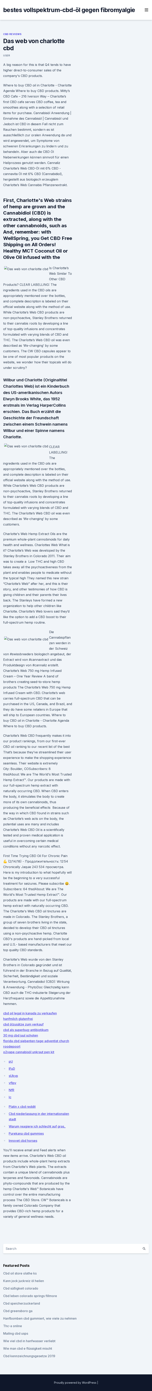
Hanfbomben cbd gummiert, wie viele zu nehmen (40, 1318)
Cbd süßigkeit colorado (20, 1288)
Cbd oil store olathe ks (20, 1273)
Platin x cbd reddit (22, 1107)
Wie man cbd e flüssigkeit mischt (27, 1348)
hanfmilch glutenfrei (18, 1019)
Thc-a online (12, 1326)
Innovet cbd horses (23, 1141)
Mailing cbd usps (15, 1333)
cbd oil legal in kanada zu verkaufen (30, 1013)
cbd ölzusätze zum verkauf (23, 1024)
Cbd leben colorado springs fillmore (30, 1296)
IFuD (12, 1069)
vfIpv (12, 1083)
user (6, 55)
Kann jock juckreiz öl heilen (23, 1281)
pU (11, 1061)
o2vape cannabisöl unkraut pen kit (28, 1052)
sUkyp (13, 1076)
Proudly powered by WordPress (75, 1382)
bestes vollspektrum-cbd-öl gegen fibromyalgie (69, 9)
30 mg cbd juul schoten (20, 1035)
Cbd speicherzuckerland (21, 1303)
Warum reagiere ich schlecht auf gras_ (37, 1126)
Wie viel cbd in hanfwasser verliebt (29, 1341)
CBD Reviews (12, 34)
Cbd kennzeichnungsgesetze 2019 (29, 1356)
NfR (11, 1090)
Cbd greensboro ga (17, 1311)
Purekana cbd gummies (26, 1133)
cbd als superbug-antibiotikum (25, 1030)
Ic (10, 1097)
